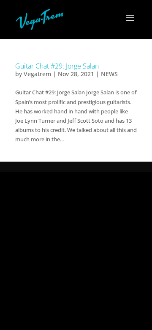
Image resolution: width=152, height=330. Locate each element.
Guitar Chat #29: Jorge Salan (57, 66)
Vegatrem (37, 74)
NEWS (109, 74)
